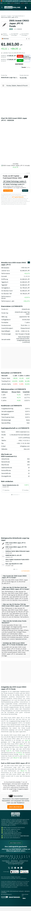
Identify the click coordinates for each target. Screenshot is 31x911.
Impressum (5, 861)
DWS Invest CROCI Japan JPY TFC (16, 547)
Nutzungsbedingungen (15, 863)
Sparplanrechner (21, 639)
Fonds (9, 16)
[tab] (15, 579)
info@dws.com (25, 446)
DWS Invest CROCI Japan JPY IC (15, 543)
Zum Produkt (8, 190)
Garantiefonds (6, 473)
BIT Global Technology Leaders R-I (14, 184)
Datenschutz (23, 861)
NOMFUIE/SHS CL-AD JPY (14, 555)
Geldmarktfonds (6, 467)
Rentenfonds (5, 462)
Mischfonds (5, 465)
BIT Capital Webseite (18, 197)
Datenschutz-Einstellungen (15, 862)
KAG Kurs (24, 267)
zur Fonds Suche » (25, 570)
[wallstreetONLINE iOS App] (14, 872)
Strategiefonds (6, 476)
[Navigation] (2, 7)
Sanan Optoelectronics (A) (10, 485)
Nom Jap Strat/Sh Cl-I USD (14, 564)
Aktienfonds (5, 459)
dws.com (27, 449)
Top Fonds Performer (18, 16)
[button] (14, 576)
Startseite (3, 15)
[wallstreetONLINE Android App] (24, 872)
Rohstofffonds (6, 470)
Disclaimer (14, 861)
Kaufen (25, 190)
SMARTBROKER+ (24, 836)
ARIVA (22, 878)
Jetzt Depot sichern (15, 842)
